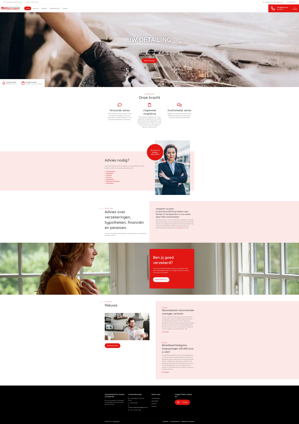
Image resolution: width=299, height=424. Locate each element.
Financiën (109, 175)
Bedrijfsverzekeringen (113, 181)
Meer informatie (149, 59)
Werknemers (110, 179)
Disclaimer (165, 421)
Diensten (44, 8)
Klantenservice (54, 8)
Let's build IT (116, 421)
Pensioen (108, 177)
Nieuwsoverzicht (112, 345)
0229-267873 (291, 2)
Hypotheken (109, 173)
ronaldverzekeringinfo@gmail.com (274, 2)
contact (179, 228)
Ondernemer (110, 183)
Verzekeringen (110, 171)
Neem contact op (161, 279)
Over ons (35, 8)
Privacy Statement (175, 421)
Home (28, 8)
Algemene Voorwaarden (188, 421)
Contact (65, 8)
